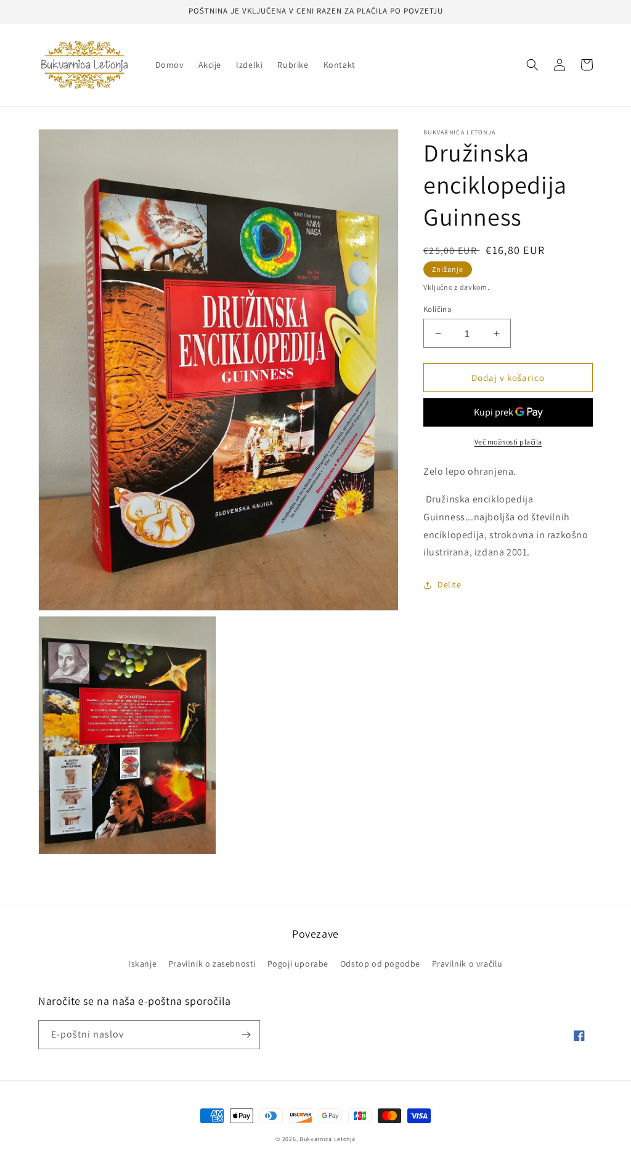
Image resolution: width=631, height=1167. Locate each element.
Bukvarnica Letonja (327, 1139)
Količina (437, 309)
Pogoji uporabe (297, 963)
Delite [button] (450, 584)
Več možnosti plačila (508, 441)
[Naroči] (245, 1034)
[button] (532, 64)
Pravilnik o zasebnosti (212, 963)
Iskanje (142, 963)
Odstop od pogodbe (380, 963)
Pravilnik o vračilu (467, 963)
